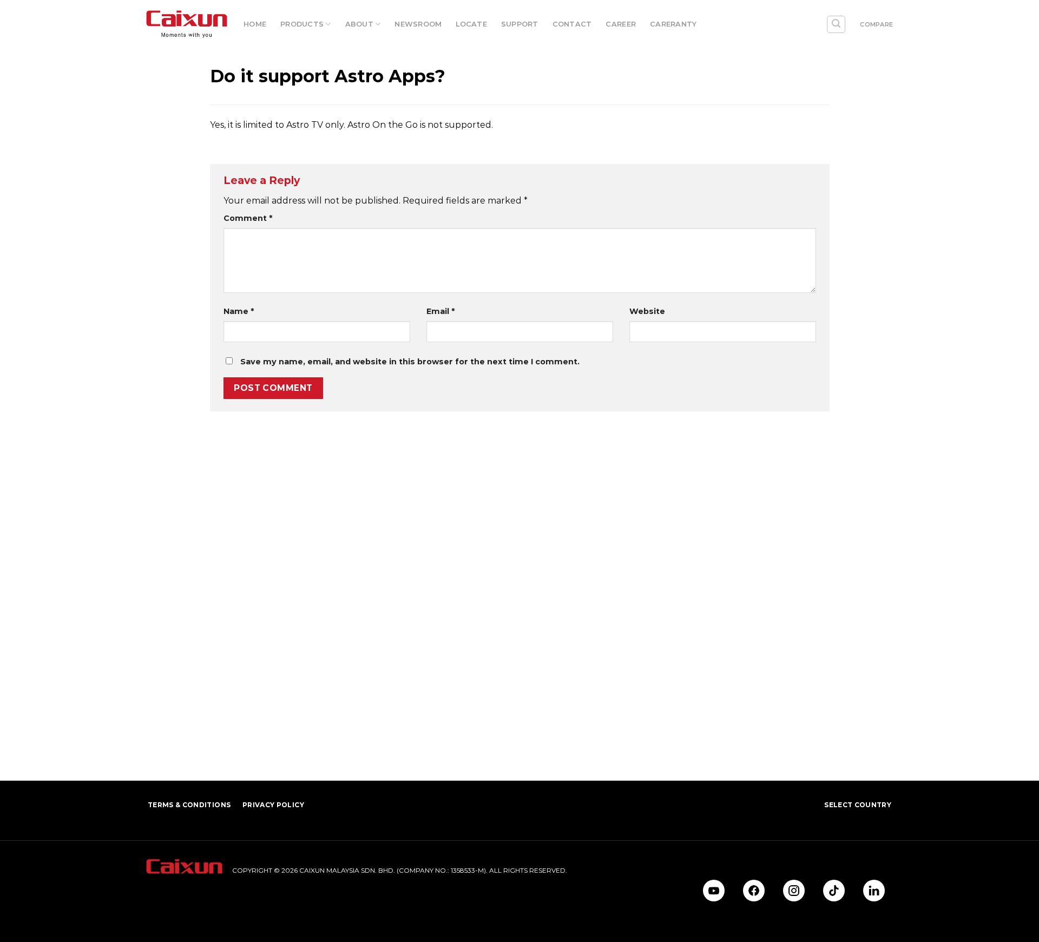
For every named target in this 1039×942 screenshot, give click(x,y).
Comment (247, 218)
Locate (471, 24)
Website (647, 311)
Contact (572, 24)
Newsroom (418, 24)
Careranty (673, 24)
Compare (876, 24)
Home (255, 24)
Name (238, 311)
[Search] (836, 24)
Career (621, 24)
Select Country (857, 805)
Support (519, 24)
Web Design (166, 896)
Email (440, 311)
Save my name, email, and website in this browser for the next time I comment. (410, 362)
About (359, 24)
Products (302, 24)
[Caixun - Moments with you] (186, 24)
